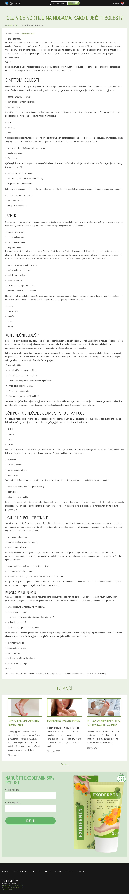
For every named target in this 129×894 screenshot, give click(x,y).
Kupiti (30, 820)
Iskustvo (5, 871)
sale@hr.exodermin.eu (9, 883)
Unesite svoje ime (12, 790)
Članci (58, 871)
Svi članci (64, 764)
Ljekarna (68, 871)
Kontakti (80, 871)
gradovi (48, 871)
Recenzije (37, 871)
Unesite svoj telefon (12, 803)
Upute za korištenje (21, 871)
